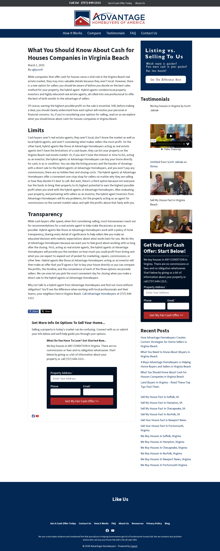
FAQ (133, 33)
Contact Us (149, 33)
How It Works (72, 33)
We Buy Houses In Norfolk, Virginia (161, 453)
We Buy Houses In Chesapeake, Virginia (164, 448)
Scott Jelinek (175, 162)
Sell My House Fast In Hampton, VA (161, 403)
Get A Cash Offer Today (120, 3)
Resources (137, 523)
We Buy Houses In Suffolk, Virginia (161, 436)
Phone (54, 386)
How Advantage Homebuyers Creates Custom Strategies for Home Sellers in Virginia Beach (164, 342)
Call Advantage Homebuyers (99, 294)
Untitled (155, 162)
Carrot (134, 546)
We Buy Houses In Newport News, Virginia (166, 459)
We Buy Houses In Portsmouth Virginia (164, 465)
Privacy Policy (154, 523)
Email (87, 386)
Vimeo (154, 166)
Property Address (61, 373)
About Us (140, 3)
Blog (167, 523)
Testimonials (115, 33)
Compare (94, 33)
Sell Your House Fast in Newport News (163, 420)
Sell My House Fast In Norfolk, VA (160, 414)
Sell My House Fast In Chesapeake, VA (163, 409)
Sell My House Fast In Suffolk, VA (160, 397)
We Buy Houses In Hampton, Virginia (162, 442)
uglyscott (37, 70)
